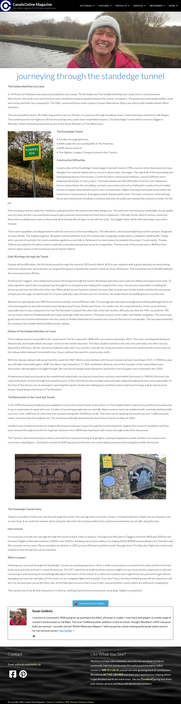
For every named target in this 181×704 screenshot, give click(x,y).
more (172, 5)
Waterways (156, 5)
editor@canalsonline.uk (28, 664)
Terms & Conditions (55, 702)
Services (138, 5)
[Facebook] (34, 636)
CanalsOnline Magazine (32, 4)
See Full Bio (65, 630)
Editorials (86, 5)
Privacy (91, 702)
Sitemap (82, 702)
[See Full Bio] (73, 630)
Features (104, 5)
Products (121, 5)
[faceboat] (147, 679)
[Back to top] (174, 697)
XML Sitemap (71, 702)
